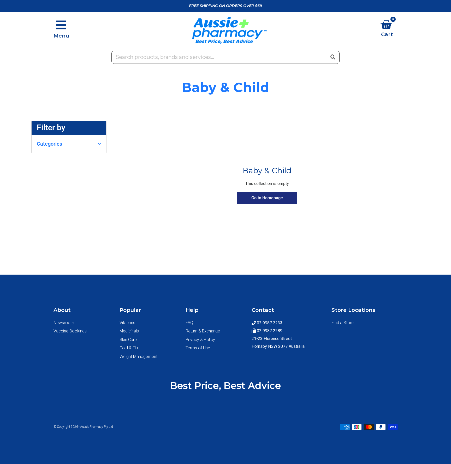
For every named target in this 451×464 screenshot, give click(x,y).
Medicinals (129, 331)
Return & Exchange (203, 331)
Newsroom (64, 322)
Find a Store (342, 322)
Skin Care (128, 339)
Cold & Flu (129, 347)
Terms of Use (198, 347)
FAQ (189, 322)
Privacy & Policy (200, 339)
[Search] (332, 57)
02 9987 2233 (269, 322)
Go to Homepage (267, 197)
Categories (49, 144)
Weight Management (138, 356)
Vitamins (127, 322)
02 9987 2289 (269, 330)
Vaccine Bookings (70, 331)
